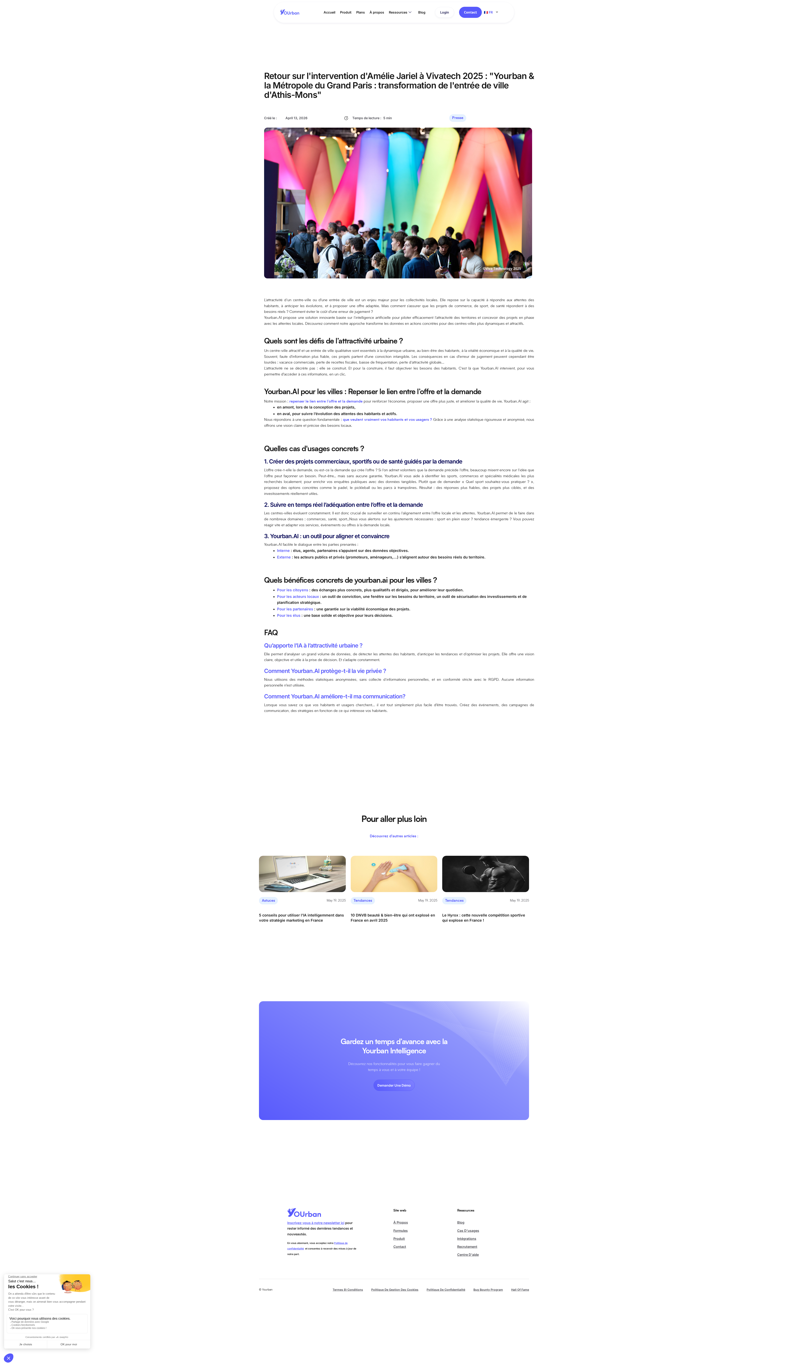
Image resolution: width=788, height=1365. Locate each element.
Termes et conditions (348, 1289)
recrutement (467, 1247)
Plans (360, 12)
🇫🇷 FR (488, 12)
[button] (401, 12)
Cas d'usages (468, 1231)
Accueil (329, 12)
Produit (346, 12)
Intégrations (466, 1239)
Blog (421, 12)
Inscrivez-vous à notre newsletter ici (315, 1223)
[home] (295, 12)
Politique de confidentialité (446, 1289)
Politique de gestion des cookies (394, 1289)
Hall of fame (520, 1289)
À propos (377, 12)
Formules (400, 1231)
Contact (470, 12)
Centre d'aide (468, 1255)
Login (444, 12)
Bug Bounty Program (488, 1289)
